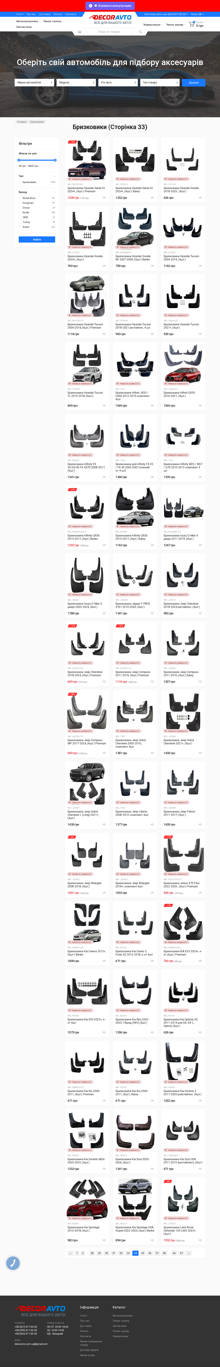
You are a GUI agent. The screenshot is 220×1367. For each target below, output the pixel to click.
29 (99, 1253)
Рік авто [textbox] (106, 82)
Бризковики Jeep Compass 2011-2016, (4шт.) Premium (133, 673)
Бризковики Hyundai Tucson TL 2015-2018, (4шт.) (85, 394)
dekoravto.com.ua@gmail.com (31, 1344)
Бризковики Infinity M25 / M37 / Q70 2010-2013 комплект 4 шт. (183, 467)
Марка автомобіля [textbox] (29, 82)
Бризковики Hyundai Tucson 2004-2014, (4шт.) (181, 258)
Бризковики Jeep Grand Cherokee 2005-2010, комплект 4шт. (131, 743)
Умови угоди (87, 1355)
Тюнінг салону (52, 21)
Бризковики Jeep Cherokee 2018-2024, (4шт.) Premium (85, 673)
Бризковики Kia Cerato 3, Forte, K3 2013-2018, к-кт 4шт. (134, 953)
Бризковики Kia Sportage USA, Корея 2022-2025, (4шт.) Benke (135, 1229)
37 (157, 1253)
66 (174, 1253)
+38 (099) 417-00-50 (26, 1330)
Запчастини (24, 26)
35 (142, 1253)
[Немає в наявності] (80, 731)
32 (121, 1253)
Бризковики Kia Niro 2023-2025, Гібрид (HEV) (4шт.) (132, 1021)
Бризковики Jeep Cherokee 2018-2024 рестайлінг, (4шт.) (182, 605)
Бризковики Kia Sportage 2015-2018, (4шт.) (84, 1229)
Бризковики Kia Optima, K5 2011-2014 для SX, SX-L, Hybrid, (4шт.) (181, 1023)
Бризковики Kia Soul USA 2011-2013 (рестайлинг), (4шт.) (183, 1161)
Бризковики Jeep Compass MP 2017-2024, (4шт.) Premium (87, 742)
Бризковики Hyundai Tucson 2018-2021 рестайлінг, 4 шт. (133, 326)
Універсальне (152, 24)
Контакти (70, 14)
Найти (37, 239)
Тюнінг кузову (174, 24)
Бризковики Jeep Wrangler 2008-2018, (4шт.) (85, 885)
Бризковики (37, 122)
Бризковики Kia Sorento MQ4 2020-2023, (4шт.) (86, 1161)
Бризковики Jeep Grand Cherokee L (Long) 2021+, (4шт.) (83, 815)
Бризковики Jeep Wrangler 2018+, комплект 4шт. (133, 885)
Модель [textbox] (64, 82)
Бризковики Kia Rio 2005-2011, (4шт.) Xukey (132, 1092)
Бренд (23, 192)
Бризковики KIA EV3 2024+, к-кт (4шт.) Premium (183, 953)
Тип (21, 176)
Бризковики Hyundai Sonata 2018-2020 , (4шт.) (181, 189)
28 (92, 1253)
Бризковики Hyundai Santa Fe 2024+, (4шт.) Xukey (134, 189)
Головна (21, 122)
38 (164, 1253)
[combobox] (34, 82)
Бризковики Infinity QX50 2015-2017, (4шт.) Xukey (131, 537)
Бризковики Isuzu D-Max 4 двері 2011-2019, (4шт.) (181, 537)
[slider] (18, 160)
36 (149, 1253)
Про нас (31, 14)
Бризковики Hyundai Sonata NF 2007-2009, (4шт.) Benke (133, 258)
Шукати (194, 82)
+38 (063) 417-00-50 (26, 1333)
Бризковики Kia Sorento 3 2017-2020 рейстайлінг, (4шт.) (182, 1092)
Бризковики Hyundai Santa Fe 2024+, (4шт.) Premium (86, 189)
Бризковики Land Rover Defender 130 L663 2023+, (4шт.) (180, 1231)
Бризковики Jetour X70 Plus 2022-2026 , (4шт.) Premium (182, 885)
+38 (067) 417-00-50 (26, 1326)
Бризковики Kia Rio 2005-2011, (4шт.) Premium (84, 1092)
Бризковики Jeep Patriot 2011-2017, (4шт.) (179, 813)
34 (135, 1253)
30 (106, 1253)
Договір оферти (89, 1350)
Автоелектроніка (27, 21)
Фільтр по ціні (28, 153)
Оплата (58, 14)
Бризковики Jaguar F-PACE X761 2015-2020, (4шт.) (133, 605)
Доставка (44, 14)
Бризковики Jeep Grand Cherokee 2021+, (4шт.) (179, 742)
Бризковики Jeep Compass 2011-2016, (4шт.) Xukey (181, 673)
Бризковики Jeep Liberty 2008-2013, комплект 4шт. (132, 813)
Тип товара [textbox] (150, 82)
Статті (19, 14)
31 (113, 1253)
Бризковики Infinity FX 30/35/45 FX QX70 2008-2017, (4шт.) (86, 467)
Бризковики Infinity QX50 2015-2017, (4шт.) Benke (84, 537)
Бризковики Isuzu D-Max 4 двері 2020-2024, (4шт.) (85, 605)
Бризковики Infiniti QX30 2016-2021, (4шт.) (179, 394)
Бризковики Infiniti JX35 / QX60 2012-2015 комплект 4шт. (133, 396)
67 (181, 1253)
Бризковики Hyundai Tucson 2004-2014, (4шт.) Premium (85, 326)
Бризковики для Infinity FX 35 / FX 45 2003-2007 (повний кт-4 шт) (134, 467)
